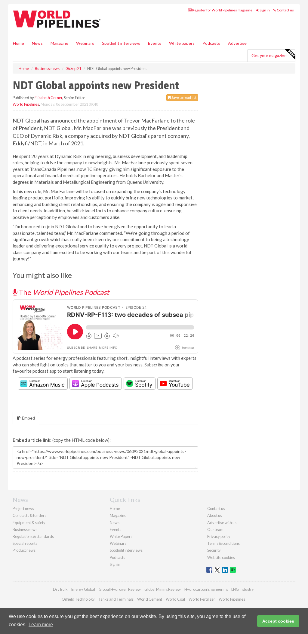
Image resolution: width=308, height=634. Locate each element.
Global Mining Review (162, 589)
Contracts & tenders (29, 515)
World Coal (175, 599)
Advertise (237, 43)
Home (18, 43)
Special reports (25, 543)
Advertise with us (221, 522)
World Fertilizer (202, 599)
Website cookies (221, 557)
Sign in (264, 10)
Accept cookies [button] (278, 621)
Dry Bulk (60, 589)
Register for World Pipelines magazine (222, 10)
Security (214, 550)
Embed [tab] (28, 417)
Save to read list (183, 97)
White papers (182, 43)
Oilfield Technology (78, 599)
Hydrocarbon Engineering (206, 589)
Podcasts (211, 43)
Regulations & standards (33, 536)
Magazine (59, 43)
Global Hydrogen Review (120, 589)
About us (214, 515)
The (63, 292)
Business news (25, 529)
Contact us (285, 10)
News (114, 522)
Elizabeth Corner (48, 97)
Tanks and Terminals (116, 599)
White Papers (121, 536)
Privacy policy (218, 536)
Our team (215, 529)
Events (154, 43)
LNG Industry (242, 589)
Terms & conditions (223, 543)
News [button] (37, 43)
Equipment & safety (29, 522)
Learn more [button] (41, 624)
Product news (24, 550)
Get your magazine (269, 55)
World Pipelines (26, 104)
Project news (23, 508)
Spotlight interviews (121, 43)
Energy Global (83, 589)
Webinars (85, 43)
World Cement (149, 599)
